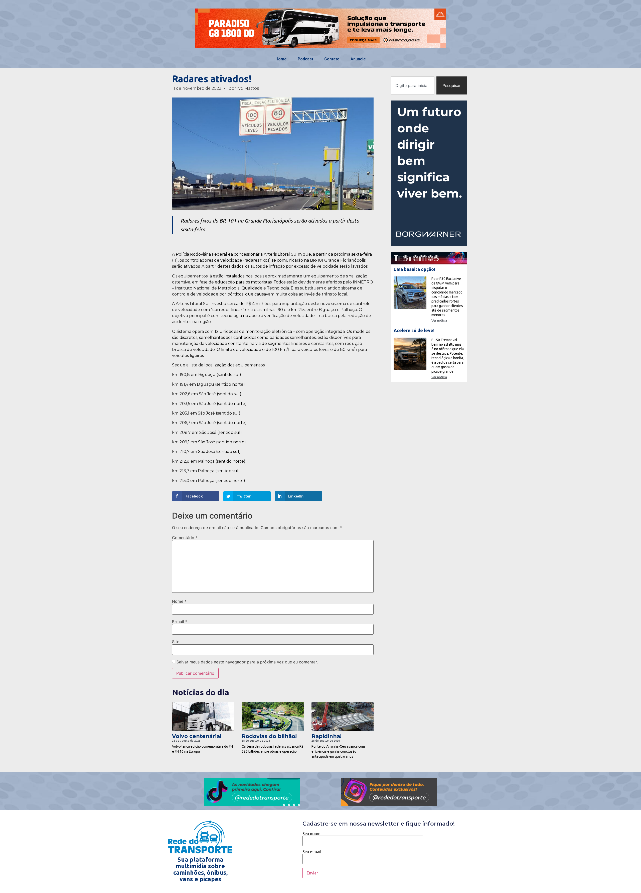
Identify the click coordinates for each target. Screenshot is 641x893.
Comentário (185, 538)
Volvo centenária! (196, 736)
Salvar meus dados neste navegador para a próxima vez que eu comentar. (247, 662)
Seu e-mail (311, 852)
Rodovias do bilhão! (269, 736)
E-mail (179, 622)
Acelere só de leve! (414, 330)
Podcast (305, 59)
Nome (179, 601)
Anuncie (358, 59)
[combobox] (412, 85)
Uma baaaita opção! (414, 269)
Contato (332, 59)
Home (281, 59)
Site (175, 642)
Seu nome (311, 834)
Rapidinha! (326, 736)
